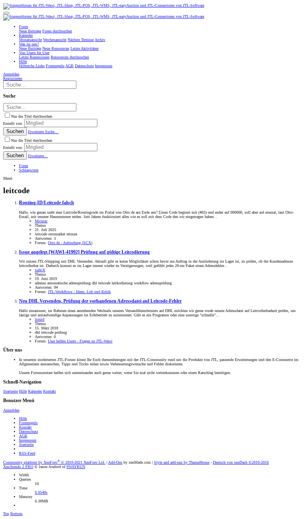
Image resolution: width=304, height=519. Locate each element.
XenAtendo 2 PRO (18, 466)
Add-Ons (115, 462)
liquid (39, 319)
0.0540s (41, 492)
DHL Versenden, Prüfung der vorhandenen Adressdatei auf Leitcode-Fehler (100, 301)
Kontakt (49, 391)
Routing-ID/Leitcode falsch (46, 202)
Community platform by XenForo (54, 462)
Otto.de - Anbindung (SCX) (70, 243)
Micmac (41, 221)
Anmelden (11, 410)
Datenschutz (28, 431)
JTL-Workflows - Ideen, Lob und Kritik (79, 292)
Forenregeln (28, 423)
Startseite (10, 391)
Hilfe (23, 391)
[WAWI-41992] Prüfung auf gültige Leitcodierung (84, 252)
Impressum (27, 440)
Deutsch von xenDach (241, 462)
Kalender (35, 391)
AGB (23, 436)
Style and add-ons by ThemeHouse (181, 462)
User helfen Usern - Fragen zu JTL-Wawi (80, 341)
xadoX (40, 270)
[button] (6, 13)
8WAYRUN (75, 466)
